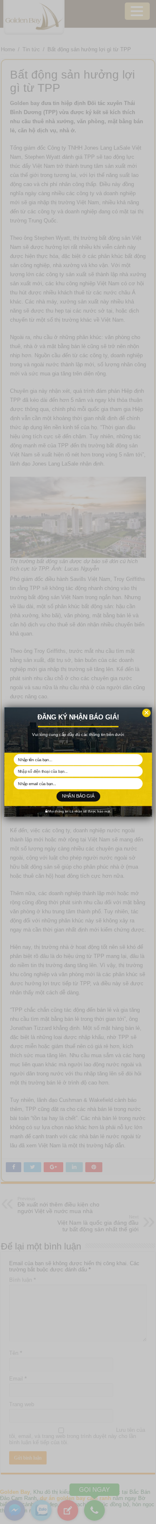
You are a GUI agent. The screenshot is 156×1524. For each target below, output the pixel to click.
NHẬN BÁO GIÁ (78, 796)
